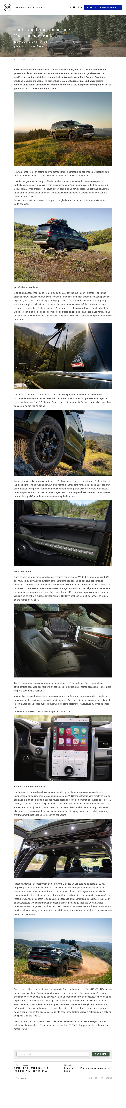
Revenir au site (22, 1078)
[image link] (7, 7)
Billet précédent (22, 1065)
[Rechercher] (74, 7)
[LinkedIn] (102, 1078)
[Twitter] (96, 1078)
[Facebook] (90, 1078)
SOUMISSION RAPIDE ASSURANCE (103, 7)
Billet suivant (69, 1065)
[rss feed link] (111, 1078)
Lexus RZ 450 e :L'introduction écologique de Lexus (87, 1069)
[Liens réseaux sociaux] (78, 7)
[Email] (107, 1078)
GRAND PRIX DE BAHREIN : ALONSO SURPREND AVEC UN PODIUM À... (32, 1069)
